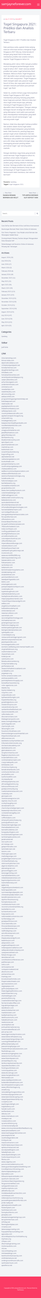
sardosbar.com (7, 565)
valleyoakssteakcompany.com (12, 950)
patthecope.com (7, 962)
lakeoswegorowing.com (10, 1229)
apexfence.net (6, 1265)
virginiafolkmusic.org (9, 649)
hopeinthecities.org (8, 700)
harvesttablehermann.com (11, 510)
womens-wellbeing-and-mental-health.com (17, 647)
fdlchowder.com (7, 1077)
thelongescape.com (8, 854)
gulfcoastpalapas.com (9, 988)
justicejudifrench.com (9, 822)
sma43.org (5, 1090)
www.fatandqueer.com (10, 1058)
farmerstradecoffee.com (10, 1003)
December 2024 (6, 298)
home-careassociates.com (11, 676)
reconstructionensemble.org (12, 907)
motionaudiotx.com (8, 1246)
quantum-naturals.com (10, 1179)
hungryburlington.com (10, 832)
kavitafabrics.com (8, 909)
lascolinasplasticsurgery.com (12, 1085)
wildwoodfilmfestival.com (11, 473)
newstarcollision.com (9, 613)
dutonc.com (6, 851)
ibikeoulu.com (6, 815)
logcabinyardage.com (9, 1005)
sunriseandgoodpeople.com (12, 892)
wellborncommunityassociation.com (15, 471)
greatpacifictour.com (9, 921)
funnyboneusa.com (8, 902)
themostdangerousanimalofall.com (14, 733)
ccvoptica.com (6, 1102)
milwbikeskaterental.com (10, 878)
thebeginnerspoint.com (10, 719)
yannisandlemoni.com (9, 577)
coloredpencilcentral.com (11, 538)
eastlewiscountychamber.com (12, 741)
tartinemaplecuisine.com (10, 837)
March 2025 (5, 288)
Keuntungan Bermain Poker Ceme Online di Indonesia (19, 229)
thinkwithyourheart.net (10, 548)
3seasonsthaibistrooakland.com (13, 668)
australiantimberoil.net (10, 502)
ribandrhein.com (7, 654)
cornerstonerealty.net (9, 1126)
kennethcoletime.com (9, 830)
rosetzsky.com (6, 793)
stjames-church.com (9, 801)
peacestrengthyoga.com (10, 1046)
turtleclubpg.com (8, 919)
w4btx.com (5, 603)
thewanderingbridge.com (11, 825)
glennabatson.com (8, 750)
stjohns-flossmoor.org (9, 899)
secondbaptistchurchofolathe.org (14, 1236)
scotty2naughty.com (9, 803)
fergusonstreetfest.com (10, 1183)
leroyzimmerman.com (9, 1219)
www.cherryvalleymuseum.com (13, 490)
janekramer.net (7, 839)
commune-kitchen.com (10, 772)
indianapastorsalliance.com (11, 948)
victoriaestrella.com (8, 923)
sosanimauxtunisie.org (10, 452)
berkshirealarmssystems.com (12, 570)
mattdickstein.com (8, 1013)
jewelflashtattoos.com (9, 432)
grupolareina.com (8, 488)
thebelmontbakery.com (10, 408)
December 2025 (6, 278)
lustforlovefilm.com (8, 777)
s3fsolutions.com (7, 519)
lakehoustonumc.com (9, 1017)
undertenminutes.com (9, 384)
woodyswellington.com (10, 1150)
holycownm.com (7, 914)
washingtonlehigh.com (10, 1104)
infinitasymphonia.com (10, 781)
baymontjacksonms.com (10, 880)
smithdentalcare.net (9, 1258)
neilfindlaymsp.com (8, 931)
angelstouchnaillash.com (10, 606)
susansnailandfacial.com (10, 1029)
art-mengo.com (7, 844)
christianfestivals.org (9, 861)
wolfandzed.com (7, 1111)
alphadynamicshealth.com (11, 1205)
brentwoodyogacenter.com (11, 1094)
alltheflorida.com (7, 1191)
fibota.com (5, 1159)
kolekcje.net (6, 656)
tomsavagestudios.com (10, 644)
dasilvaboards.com (8, 748)
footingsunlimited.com (10, 1068)
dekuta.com (5, 1114)
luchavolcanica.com (8, 911)
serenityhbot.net (7, 1025)
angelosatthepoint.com (10, 945)
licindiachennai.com (8, 368)
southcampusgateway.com (11, 466)
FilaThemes (20, 1290)
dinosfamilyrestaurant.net (11, 505)
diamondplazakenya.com (10, 1171)
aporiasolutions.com (9, 984)
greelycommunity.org (9, 789)
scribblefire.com (7, 671)
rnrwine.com (6, 1227)
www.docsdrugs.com (9, 1073)
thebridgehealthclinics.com (11, 991)
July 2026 (4, 261)
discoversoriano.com (9, 716)
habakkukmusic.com (9, 1020)
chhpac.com (6, 1241)
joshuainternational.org (10, 1027)
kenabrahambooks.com (10, 769)
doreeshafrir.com (7, 806)
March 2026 (5, 268)
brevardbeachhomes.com (11, 522)
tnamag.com (6, 976)
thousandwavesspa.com (10, 926)
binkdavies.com (7, 765)
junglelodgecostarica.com (11, 858)
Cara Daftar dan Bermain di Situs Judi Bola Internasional (20, 226)
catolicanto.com (7, 659)
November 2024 (6, 302)
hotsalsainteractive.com (10, 375)
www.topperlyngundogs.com (12, 1039)
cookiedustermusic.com (10, 904)
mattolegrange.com (9, 856)
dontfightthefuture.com (10, 534)
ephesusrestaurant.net (10, 1147)
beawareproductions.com (11, 810)
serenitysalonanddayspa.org (12, 377)
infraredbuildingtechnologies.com (14, 507)
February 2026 (6, 271)
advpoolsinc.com (7, 943)
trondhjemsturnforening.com (12, 1169)
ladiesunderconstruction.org (12, 497)
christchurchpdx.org (9, 767)
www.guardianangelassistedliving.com (16, 1167)
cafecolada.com (7, 714)
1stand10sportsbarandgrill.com (13, 601)
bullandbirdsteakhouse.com (12, 1082)
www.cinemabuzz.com (9, 1116)
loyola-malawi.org (8, 690)
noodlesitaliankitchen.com (11, 425)
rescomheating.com (9, 1251)
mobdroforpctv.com (9, 704)
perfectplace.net (7, 666)
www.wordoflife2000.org (10, 555)
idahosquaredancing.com (11, 558)
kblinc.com (5, 582)
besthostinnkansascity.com (11, 1256)
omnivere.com (6, 387)
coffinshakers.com (8, 818)
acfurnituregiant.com (9, 382)
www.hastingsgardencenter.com (13, 1133)
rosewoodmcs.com (8, 1121)
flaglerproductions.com (10, 755)
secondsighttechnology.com (12, 618)
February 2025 (6, 291)
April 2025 (4, 285)
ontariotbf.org (6, 418)
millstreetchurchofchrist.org (12, 1198)
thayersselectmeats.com (10, 981)
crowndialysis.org (8, 635)
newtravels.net (7, 404)
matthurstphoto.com (9, 1188)
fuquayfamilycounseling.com (12, 1232)
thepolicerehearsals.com (10, 736)
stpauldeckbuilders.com (10, 1065)
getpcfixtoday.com (8, 435)
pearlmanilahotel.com (9, 445)
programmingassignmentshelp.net (14, 399)
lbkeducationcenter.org (10, 661)
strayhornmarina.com (9, 753)
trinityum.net (6, 1140)
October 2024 (6, 305)
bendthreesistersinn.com (10, 897)
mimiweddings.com (8, 1253)
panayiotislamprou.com (10, 464)
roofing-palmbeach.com (10, 531)
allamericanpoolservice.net (11, 639)
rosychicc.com (6, 692)
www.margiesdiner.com (10, 1075)
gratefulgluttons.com (9, 702)
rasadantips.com (7, 389)
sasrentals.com (7, 615)
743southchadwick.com (10, 526)
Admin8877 (18, 19)
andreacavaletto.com (9, 678)
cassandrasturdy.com (9, 707)
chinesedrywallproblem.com (12, 895)
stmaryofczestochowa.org (11, 820)
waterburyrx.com (8, 940)
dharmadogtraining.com (10, 1244)
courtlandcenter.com (9, 928)
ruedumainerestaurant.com (11, 791)
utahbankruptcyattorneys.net (12, 550)
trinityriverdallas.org (9, 664)
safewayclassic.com (8, 411)
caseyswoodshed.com (9, 952)
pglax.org (5, 885)
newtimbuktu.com (8, 392)
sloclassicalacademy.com (10, 745)
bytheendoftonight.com (10, 697)
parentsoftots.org (8, 998)
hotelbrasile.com (7, 478)
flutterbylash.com (8, 1207)
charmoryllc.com (7, 726)
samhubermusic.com (9, 1263)
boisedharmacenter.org (10, 683)
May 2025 (4, 281)
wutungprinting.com (9, 873)
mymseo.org (6, 1239)
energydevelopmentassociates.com (14, 514)
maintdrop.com (7, 447)
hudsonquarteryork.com (10, 1157)
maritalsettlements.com (10, 875)
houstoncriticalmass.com (10, 731)
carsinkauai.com (7, 1195)
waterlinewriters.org (9, 993)
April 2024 (4, 325)
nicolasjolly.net (7, 779)
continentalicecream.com (11, 760)
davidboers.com (7, 1008)
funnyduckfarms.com (9, 1212)
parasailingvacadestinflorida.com (14, 1200)
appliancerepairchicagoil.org (12, 416)
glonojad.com (6, 796)
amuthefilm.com (7, 774)
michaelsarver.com (8, 620)
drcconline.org (7, 935)
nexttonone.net (7, 1022)
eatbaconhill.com (7, 396)
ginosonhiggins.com (9, 871)
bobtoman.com (7, 449)
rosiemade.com (7, 589)
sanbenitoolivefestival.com (11, 709)
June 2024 (4, 319)
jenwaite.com (6, 1215)
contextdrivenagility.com (10, 813)
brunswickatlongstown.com (12, 834)
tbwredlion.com (7, 1174)
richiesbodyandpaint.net (10, 365)
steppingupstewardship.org (12, 1099)
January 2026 (5, 274)
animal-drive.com (8, 974)
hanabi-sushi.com (8, 1109)
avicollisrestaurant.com (10, 933)
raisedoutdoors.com (9, 546)
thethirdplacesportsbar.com (11, 1145)
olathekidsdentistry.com (10, 594)
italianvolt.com (7, 567)
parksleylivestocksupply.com (12, 680)
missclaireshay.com (8, 358)
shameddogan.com (8, 996)
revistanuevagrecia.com (10, 798)
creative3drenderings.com (11, 1000)
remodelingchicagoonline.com (12, 1092)
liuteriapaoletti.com (8, 890)
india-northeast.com (9, 529)
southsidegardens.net (9, 1138)
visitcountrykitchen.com (10, 863)
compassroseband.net (9, 969)
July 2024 (4, 315)
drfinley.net (5, 1222)
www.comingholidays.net (10, 721)
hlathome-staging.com (10, 625)
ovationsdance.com (8, 652)
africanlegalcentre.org (9, 784)
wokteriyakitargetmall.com (11, 627)
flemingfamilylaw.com (9, 1224)
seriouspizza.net (7, 967)
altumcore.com (7, 972)
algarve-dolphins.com (9, 866)
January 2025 (5, 295)
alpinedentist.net (7, 457)
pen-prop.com (6, 1032)
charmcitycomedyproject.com (12, 808)
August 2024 (5, 312)
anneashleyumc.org (8, 1061)
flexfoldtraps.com (8, 1051)
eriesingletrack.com (8, 584)
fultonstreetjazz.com (9, 481)
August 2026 (5, 257)
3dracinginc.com (7, 729)
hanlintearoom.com (8, 1210)
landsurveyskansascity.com (11, 1063)
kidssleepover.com (8, 401)
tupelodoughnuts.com (9, 591)
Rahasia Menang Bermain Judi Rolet (10, 195)
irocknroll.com (6, 553)
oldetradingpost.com (9, 495)
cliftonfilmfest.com (8, 541)
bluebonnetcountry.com (10, 440)
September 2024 (7, 308)
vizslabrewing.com (8, 572)
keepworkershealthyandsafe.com (14, 423)
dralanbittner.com (8, 574)
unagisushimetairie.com (10, 430)
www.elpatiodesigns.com (10, 1154)
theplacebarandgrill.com (10, 938)
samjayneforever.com (16, 4)
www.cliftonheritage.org (10, 1087)
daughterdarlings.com (9, 370)
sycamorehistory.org (9, 1123)
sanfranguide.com (8, 724)
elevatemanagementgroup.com (13, 1217)
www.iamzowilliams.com (10, 1130)
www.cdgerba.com (8, 1162)
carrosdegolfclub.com (9, 512)
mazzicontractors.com (9, 1142)
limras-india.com (7, 360)
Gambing (13, 182)
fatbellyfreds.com (8, 1152)
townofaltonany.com (9, 883)
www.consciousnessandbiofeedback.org (16, 1128)
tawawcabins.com (8, 560)
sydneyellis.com (7, 632)
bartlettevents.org (8, 483)
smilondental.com (8, 611)
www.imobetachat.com (10, 1010)
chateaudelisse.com (8, 469)
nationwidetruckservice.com (12, 916)
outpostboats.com (8, 695)
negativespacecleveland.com (12, 887)
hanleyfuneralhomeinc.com (11, 596)
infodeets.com (6, 372)
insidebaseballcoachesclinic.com (13, 1193)
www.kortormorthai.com (10, 1056)
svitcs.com (5, 964)
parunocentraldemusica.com (12, 1164)
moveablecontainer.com (10, 485)
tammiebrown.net (8, 849)
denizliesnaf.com (7, 957)
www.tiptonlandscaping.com (12, 1097)
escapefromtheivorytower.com (13, 524)
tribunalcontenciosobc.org (11, 743)
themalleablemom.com (10, 827)
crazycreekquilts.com (9, 762)
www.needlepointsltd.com (11, 1080)
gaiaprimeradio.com (9, 846)
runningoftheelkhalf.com (10, 1041)
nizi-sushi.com (6, 842)
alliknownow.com (8, 738)
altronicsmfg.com (8, 394)
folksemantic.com (8, 562)
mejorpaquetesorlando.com (12, 599)
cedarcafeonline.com (9, 380)
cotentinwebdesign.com (10, 493)
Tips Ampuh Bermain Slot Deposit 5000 (30, 195)
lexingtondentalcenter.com (11, 630)
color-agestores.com (9, 685)
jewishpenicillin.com (9, 642)
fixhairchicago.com (8, 955)
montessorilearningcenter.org (12, 1181)
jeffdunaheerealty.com (9, 1044)
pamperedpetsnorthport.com (12, 587)
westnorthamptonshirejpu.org (13, 476)
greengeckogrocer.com (10, 623)
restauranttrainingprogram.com (13, 637)
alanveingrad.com (8, 868)
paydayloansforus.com (10, 406)
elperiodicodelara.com (9, 363)
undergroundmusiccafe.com (12, 1260)
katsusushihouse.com (9, 786)
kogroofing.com (7, 454)
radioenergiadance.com (10, 459)
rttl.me (4, 1248)
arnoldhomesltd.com (9, 536)
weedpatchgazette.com (10, 579)
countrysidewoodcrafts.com (12, 413)
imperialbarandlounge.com (11, 543)
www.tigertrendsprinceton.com (13, 1034)
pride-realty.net (7, 1203)
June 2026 (4, 264)
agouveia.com (6, 1234)
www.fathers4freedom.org (11, 1037)
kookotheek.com (7, 461)
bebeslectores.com (8, 500)
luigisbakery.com (7, 1106)
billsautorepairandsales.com (12, 1176)
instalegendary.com (8, 420)
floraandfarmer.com (9, 517)
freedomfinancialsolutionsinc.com (14, 1049)
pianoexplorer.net (8, 1135)
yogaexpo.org (6, 673)
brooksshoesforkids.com (10, 979)
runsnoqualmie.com (9, 1070)
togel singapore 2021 (16, 184)
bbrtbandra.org (7, 437)
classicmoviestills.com (9, 712)
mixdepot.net (6, 1118)
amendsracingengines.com (11, 1053)
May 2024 (4, 322)
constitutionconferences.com (12, 960)
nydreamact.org (7, 428)
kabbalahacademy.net (9, 608)
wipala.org (5, 688)
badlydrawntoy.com (8, 1015)
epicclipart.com (7, 442)
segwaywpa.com (7, 986)
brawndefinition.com (9, 757)
